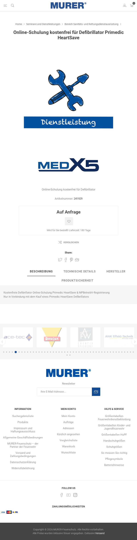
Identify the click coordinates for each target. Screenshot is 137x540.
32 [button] (93, 352)
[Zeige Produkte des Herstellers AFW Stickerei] (59, 337)
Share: (68, 252)
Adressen (68, 428)
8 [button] (24, 352)
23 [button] (67, 352)
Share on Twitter (60, 260)
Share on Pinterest (71, 260)
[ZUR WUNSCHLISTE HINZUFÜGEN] (69, 221)
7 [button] (21, 352)
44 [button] (127, 352)
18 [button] (53, 352)
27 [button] (79, 352)
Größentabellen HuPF (114, 434)
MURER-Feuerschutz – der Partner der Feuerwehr (22, 445)
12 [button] (36, 352)
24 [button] (70, 352)
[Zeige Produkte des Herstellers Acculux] (25, 337)
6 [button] (18, 352)
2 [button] (6, 352)
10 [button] (30, 352)
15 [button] (44, 352)
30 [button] (87, 352)
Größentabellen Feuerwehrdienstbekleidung (114, 418)
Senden (96, 392)
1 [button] (3, 352)
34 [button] (99, 352)
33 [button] (96, 352)
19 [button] (56, 352)
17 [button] (50, 352)
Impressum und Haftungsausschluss (23, 430)
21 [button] (61, 352)
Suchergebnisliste (23, 416)
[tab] (41, 271)
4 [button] (12, 352)
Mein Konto (68, 416)
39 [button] (113, 352)
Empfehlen (77, 260)
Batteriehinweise (114, 465)
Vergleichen (71, 242)
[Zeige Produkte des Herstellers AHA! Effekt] (93, 337)
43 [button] (124, 352)
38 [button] (110, 352)
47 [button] (67, 355)
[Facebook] (62, 495)
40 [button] (116, 352)
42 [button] (121, 352)
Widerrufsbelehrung (22, 468)
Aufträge (68, 422)
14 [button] (41, 352)
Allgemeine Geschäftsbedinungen (23, 437)
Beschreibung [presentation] (41, 271)
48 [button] (69, 355)
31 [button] (90, 352)
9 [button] (27, 352)
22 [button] (64, 352)
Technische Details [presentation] (80, 271)
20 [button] (59, 352)
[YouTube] (68, 495)
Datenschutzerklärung (23, 462)
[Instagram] (75, 495)
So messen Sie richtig (114, 452)
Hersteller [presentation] (115, 271)
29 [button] (84, 352)
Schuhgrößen (114, 446)
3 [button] (9, 352)
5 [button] (15, 352)
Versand (100, 533)
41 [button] (119, 352)
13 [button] (39, 352)
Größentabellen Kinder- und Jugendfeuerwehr (114, 427)
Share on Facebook (66, 260)
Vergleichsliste (68, 440)
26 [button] (76, 352)
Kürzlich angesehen (68, 434)
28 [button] (81, 352)
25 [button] (73, 352)
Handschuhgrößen (114, 440)
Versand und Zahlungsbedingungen (23, 454)
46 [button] (133, 352)
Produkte (22, 422)
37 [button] (107, 352)
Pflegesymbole (114, 459)
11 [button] (33, 352)
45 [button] (130, 352)
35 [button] (101, 352)
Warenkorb (68, 446)
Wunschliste (68, 452)
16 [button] (47, 352)
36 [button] (104, 352)
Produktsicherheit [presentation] (77, 280)
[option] (25, 337)
